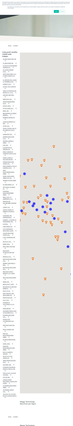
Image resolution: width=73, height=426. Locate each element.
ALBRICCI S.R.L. (7, 84)
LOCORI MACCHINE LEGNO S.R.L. (8, 234)
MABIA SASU (6, 244)
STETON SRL (6, 377)
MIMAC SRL (6, 282)
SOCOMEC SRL (7, 364)
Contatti (15, 45)
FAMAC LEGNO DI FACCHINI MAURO (8, 158)
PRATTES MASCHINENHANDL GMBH (8, 335)
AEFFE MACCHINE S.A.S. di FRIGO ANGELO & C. (9, 75)
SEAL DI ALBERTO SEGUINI (8, 353)
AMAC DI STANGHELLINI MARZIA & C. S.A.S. (9, 91)
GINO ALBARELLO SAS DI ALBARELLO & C (10, 167)
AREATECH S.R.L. (8, 99)
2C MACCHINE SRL (8, 63)
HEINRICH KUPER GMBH (9, 180)
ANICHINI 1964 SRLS (8, 95)
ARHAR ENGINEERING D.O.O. (9, 102)
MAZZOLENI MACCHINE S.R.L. (9, 268)
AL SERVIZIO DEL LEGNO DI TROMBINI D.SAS (10, 80)
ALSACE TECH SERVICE (9, 86)
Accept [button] (56, 11)
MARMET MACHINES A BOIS (9, 264)
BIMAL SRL (6, 111)
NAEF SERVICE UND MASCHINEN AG (8, 294)
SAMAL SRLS (6, 344)
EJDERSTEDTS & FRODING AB (7, 148)
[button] (24, 172)
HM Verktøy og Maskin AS (9, 188)
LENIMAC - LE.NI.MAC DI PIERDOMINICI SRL (9, 220)
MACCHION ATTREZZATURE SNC (8, 251)
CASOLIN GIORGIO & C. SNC (9, 122)
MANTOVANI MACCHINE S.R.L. (9, 260)
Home (9, 45)
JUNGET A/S (6, 207)
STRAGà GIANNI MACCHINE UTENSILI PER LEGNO (10, 381)
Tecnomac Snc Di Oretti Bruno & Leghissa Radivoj (9, 395)
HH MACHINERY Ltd (8, 184)
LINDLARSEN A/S (8, 226)
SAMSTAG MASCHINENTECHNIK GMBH (9, 348)
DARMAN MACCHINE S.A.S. (8, 137)
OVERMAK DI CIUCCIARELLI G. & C (8, 303)
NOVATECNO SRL (8, 297)
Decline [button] (62, 11)
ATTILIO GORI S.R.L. (8, 108)
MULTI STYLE (6, 291)
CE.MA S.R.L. (6, 126)
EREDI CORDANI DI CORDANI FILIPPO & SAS (9, 152)
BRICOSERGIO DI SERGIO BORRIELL (9, 114)
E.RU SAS (5, 145)
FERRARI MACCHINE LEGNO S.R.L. (8, 162)
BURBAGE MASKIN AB (9, 117)
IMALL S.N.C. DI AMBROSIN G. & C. (8, 198)
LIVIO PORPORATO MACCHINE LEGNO (8, 229)
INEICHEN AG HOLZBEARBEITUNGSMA (9, 202)
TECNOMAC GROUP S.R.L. (8, 390)
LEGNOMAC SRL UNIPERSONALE (7, 216)
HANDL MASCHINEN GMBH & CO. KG (8, 177)
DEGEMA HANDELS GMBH (8, 141)
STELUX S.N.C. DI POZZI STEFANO (9, 374)
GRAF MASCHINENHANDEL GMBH (8, 172)
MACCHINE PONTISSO (9, 246)
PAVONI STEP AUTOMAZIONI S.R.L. (8, 320)
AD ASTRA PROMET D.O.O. (8, 70)
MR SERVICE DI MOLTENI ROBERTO (9, 287)
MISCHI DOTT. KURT (8, 284)
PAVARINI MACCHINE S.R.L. (8, 316)
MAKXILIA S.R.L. (7, 256)
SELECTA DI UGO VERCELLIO (7, 357)
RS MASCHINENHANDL (9, 339)
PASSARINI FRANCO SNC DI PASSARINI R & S (9, 311)
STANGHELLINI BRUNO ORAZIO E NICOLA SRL (9, 368)
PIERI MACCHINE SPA (9, 325)
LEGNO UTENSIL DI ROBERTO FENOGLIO (8, 210)
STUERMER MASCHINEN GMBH (9, 386)
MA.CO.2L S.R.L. (7, 241)
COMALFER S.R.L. (8, 134)
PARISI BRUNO (7, 308)
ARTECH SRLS (7, 106)
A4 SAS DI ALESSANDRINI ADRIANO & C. (10, 66)
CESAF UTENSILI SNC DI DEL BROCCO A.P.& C (9, 129)
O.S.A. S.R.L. (6, 300)
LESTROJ (5, 224)
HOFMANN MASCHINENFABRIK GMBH (8, 193)
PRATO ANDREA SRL (8, 329)
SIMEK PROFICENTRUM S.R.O (9, 361)
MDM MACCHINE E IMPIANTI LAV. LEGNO (9, 272)
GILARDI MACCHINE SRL (9, 59)
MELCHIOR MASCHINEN (9, 277)
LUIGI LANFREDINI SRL (9, 237)
